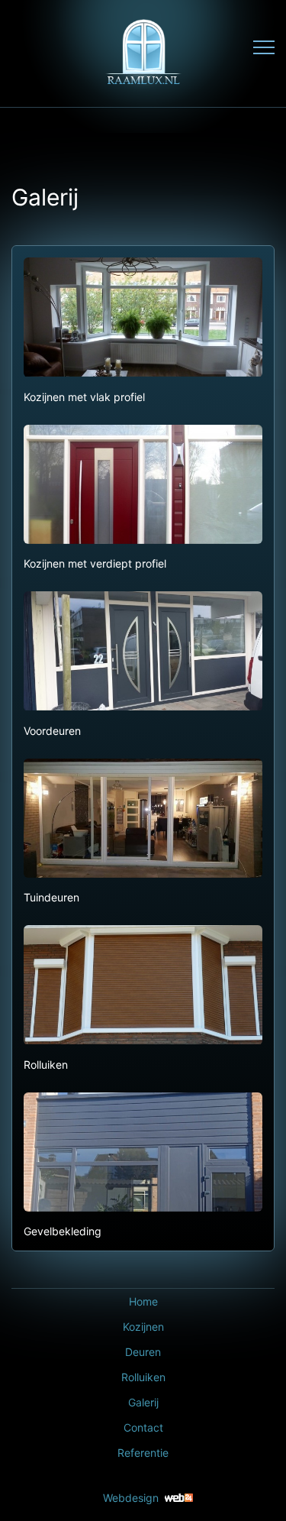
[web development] (179, 1497)
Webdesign (131, 1497)
